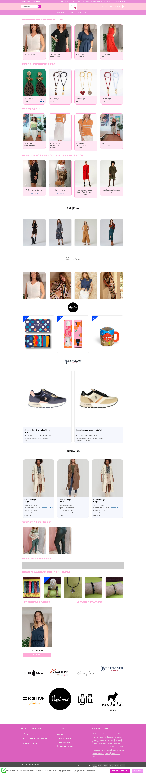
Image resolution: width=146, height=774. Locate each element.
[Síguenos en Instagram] (118, 1)
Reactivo (115, 751)
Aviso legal (60, 736)
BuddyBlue (103, 738)
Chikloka (110, 738)
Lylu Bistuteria (113, 748)
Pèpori (103, 751)
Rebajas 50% (31, 110)
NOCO (121, 748)
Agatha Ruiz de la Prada (99, 735)
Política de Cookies (63, 743)
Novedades (61, 12)
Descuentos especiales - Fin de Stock (52, 157)
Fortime (95, 745)
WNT (94, 758)
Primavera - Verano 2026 (42, 20)
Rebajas (69, 1)
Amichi (118, 735)
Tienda (62, 1)
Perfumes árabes (36, 560)
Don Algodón (118, 738)
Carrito (85, 1)
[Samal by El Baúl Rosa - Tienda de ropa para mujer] (73, 6)
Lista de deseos (110, 1)
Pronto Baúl (96, 751)
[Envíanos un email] (122, 1)
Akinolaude (111, 735)
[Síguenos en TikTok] (120, 1)
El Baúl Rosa (102, 742)
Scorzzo (121, 751)
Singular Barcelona (98, 754)
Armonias (95, 738)
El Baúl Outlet (77, 1)
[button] (117, 6)
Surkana (107, 754)
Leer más (38, 656)
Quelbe (109, 751)
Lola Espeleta (103, 748)
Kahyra (110, 745)
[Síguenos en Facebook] (116, 1)
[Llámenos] (124, 1)
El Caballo (110, 742)
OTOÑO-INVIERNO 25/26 (38, 64)
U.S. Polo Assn (116, 754)
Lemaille (95, 748)
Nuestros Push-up (36, 523)
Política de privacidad (64, 740)
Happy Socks (103, 745)
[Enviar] (39, 6)
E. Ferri (95, 742)
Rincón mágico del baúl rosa (46, 573)
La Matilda (117, 745)
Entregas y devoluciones (97, 1)
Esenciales (118, 742)
